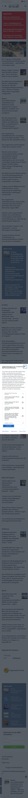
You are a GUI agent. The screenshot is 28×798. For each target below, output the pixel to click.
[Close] (25, 366)
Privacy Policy (22, 431)
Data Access (14, 431)
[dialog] (14, 399)
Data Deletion (5, 431)
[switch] (22, 397)
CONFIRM (8, 426)
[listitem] (14, 394)
